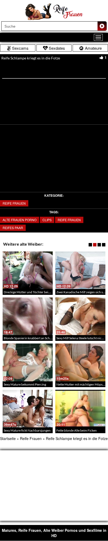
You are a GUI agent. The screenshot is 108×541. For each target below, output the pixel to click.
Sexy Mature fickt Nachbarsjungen (27, 430)
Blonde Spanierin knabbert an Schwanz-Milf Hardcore (41, 338)
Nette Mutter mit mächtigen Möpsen (81, 384)
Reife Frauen (14, 203)
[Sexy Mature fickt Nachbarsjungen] (28, 408)
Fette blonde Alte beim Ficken (76, 430)
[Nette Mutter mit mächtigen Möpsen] (80, 362)
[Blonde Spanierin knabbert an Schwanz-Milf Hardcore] (28, 316)
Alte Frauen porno (19, 220)
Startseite (8, 438)
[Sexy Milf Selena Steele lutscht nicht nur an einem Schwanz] (80, 316)
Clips (47, 220)
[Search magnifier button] (102, 26)
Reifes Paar (13, 227)
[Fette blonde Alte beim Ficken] (80, 408)
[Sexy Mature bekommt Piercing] (28, 362)
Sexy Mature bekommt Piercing (25, 384)
